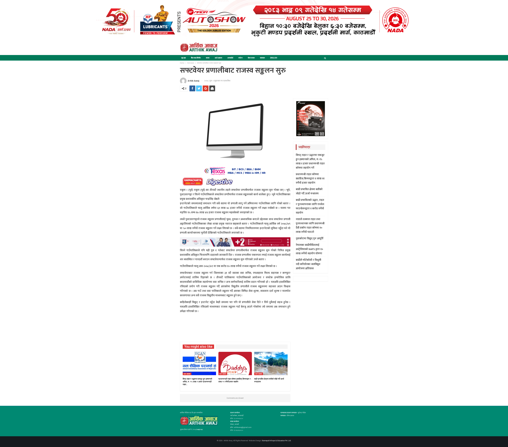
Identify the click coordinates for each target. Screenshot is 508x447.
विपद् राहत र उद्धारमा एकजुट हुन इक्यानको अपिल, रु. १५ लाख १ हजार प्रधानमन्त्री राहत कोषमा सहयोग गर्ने (310, 161)
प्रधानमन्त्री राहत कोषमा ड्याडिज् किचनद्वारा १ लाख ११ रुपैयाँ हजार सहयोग (310, 178)
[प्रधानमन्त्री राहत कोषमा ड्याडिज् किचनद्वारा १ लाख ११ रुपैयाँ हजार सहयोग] (235, 363)
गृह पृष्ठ (183, 58)
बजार (207, 58)
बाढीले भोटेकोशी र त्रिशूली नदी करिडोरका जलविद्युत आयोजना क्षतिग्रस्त (308, 264)
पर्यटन (240, 58)
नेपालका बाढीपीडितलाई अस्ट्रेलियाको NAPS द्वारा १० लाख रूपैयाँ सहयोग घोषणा (309, 249)
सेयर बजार (251, 58)
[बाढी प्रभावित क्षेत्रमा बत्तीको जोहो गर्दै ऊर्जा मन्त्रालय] (271, 363)
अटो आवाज (218, 58)
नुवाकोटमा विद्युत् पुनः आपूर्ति (309, 238)
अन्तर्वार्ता (230, 58)
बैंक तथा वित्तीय (196, 58)
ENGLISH (273, 58)
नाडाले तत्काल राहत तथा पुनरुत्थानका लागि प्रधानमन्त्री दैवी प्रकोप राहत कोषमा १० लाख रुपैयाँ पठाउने (310, 225)
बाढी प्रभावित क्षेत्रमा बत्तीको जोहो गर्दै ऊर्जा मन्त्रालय (309, 191)
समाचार (262, 58)
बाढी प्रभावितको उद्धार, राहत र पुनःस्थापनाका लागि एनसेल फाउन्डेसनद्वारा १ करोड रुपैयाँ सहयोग (310, 206)
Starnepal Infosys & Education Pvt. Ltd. (276, 441)
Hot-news (187, 374)
